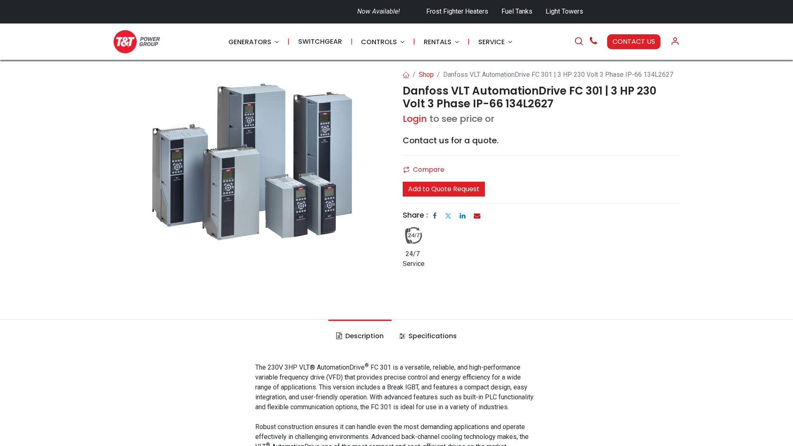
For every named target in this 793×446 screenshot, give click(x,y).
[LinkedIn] (462, 215)
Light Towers (564, 11)
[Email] (477, 215)
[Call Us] (593, 42)
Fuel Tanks (517, 11)
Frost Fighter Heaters (457, 11)
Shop (426, 74)
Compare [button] (428, 169)
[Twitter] (448, 215)
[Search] (578, 41)
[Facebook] (435, 215)
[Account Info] (674, 41)
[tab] (360, 336)
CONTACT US (634, 41)
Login (415, 118)
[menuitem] (253, 41)
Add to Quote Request (444, 189)
